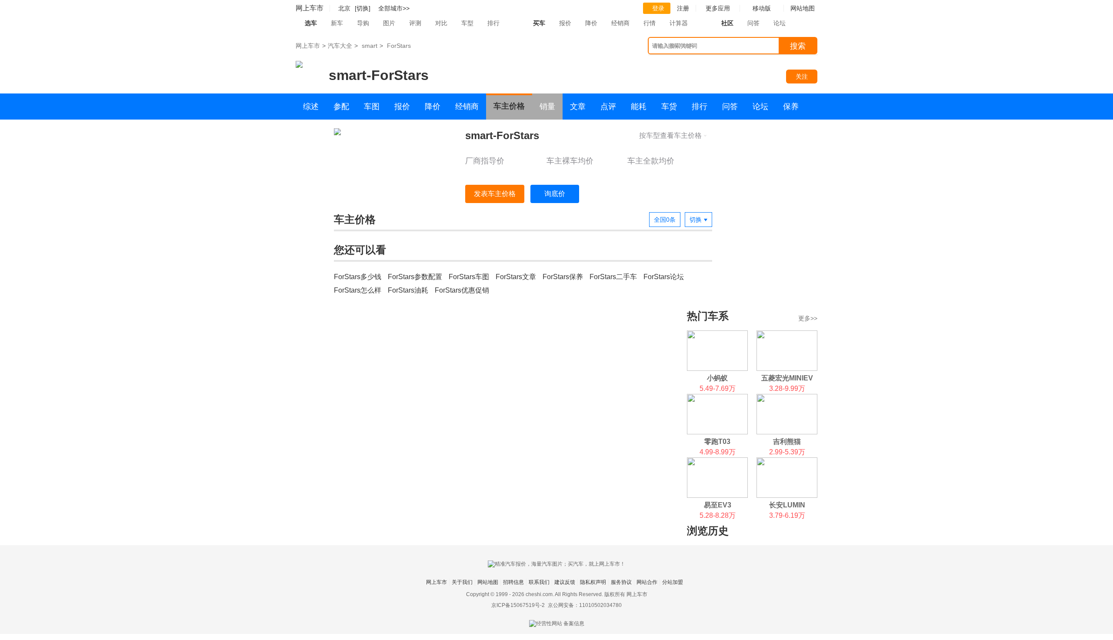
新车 (337, 23)
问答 (753, 23)
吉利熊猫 (787, 441)
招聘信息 (513, 582)
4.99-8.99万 (718, 452)
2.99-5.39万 (787, 452)
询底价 (554, 193)
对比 (441, 23)
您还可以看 (360, 250)
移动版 (762, 8)
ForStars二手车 (613, 276)
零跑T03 (717, 441)
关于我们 (462, 582)
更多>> (807, 318)
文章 (578, 106)
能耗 (638, 106)
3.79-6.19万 (787, 515)
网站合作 (646, 582)
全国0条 (665, 219)
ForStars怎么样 (357, 290)
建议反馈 (564, 582)
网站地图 (487, 582)
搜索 (798, 46)
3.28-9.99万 (787, 388)
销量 (547, 106)
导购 (363, 23)
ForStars (399, 45)
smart (369, 45)
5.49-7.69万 (718, 388)
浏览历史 (708, 531)
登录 (658, 8)
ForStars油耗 (408, 290)
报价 (565, 23)
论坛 (779, 23)
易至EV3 (717, 505)
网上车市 (309, 8)
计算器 (679, 23)
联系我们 (539, 582)
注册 (683, 8)
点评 (608, 106)
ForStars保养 (563, 276)
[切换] (362, 8)
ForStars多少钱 (357, 276)
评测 (415, 23)
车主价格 (509, 106)
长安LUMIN (787, 505)
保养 (791, 106)
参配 (341, 106)
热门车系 (708, 316)
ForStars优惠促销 (462, 290)
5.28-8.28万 (718, 515)
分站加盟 (672, 582)
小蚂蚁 (717, 378)
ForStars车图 (469, 276)
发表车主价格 (495, 193)
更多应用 (718, 8)
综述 (311, 106)
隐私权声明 (593, 582)
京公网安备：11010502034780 (585, 605)
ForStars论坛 (663, 276)
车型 (467, 23)
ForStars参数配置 (415, 276)
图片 (389, 23)
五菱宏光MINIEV (787, 378)
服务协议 (621, 582)
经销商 (620, 23)
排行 (493, 23)
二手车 (315, 132)
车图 (372, 106)
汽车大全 (340, 45)
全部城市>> (394, 8)
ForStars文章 (516, 276)
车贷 (669, 106)
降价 (591, 23)
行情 (649, 23)
